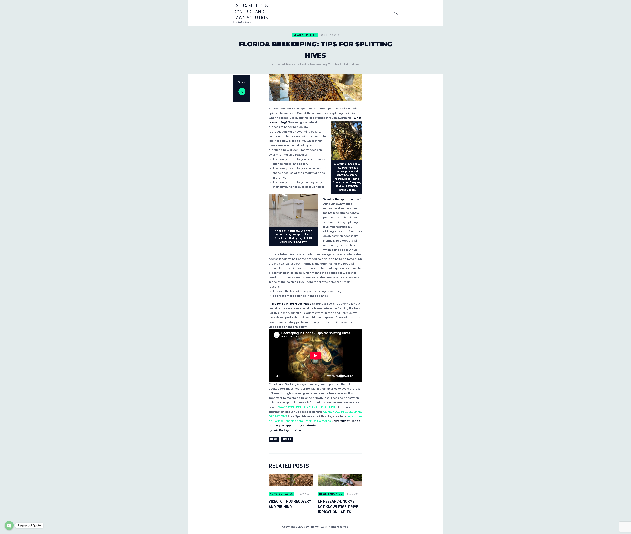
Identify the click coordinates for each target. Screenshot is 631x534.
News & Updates (304, 35)
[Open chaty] (9, 525)
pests (287, 439)
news (274, 439)
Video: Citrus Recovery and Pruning (290, 504)
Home (276, 64)
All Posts (288, 64)
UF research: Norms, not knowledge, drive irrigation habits (338, 506)
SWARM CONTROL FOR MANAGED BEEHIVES (307, 407)
